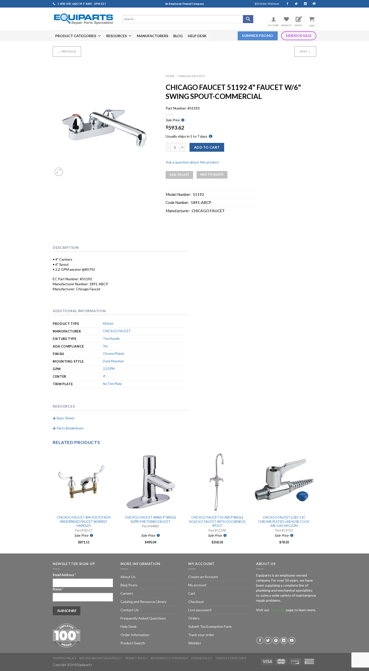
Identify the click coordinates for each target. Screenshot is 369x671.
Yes (105, 346)
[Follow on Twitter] (294, 3)
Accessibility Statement (169, 658)
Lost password (199, 610)
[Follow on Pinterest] (276, 640)
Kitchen (108, 323)
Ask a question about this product (192, 162)
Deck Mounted (113, 361)
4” (104, 376)
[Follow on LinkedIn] (303, 3)
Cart (191, 593)
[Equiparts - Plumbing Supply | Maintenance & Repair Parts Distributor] (84, 19)
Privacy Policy (136, 658)
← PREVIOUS (67, 51)
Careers (126, 593)
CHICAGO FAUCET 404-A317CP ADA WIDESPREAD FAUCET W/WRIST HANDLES (84, 522)
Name (58, 589)
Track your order (201, 635)
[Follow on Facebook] (285, 3)
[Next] (315, 501)
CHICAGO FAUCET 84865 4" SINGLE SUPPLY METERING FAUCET (150, 519)
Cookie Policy (202, 658)
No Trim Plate (112, 384)
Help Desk (128, 626)
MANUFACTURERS (152, 36)
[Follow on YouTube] (312, 3)
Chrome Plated (113, 354)
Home (170, 76)
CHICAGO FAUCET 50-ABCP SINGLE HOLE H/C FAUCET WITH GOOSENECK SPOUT (217, 522)
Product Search (132, 643)
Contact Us (129, 610)
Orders (194, 618)
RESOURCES (116, 36)
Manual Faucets (191, 76)
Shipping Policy (65, 658)
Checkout (196, 601)
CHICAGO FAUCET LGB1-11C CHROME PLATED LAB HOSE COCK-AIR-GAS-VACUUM (284, 522)
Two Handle (111, 339)
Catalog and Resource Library (143, 601)
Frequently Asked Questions (143, 618)
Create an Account (203, 577)
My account (197, 585)
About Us (128, 577)
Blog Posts (129, 585)
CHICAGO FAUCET (117, 331)
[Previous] (53, 501)
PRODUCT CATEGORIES (75, 36)
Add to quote (212, 174)
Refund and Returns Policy (100, 658)
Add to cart (207, 147)
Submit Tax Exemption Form (210, 626)
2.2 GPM (109, 369)
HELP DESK (197, 36)
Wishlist (194, 643)
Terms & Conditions (230, 658)
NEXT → (305, 51)
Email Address (64, 575)
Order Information (134, 635)
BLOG (178, 36)
